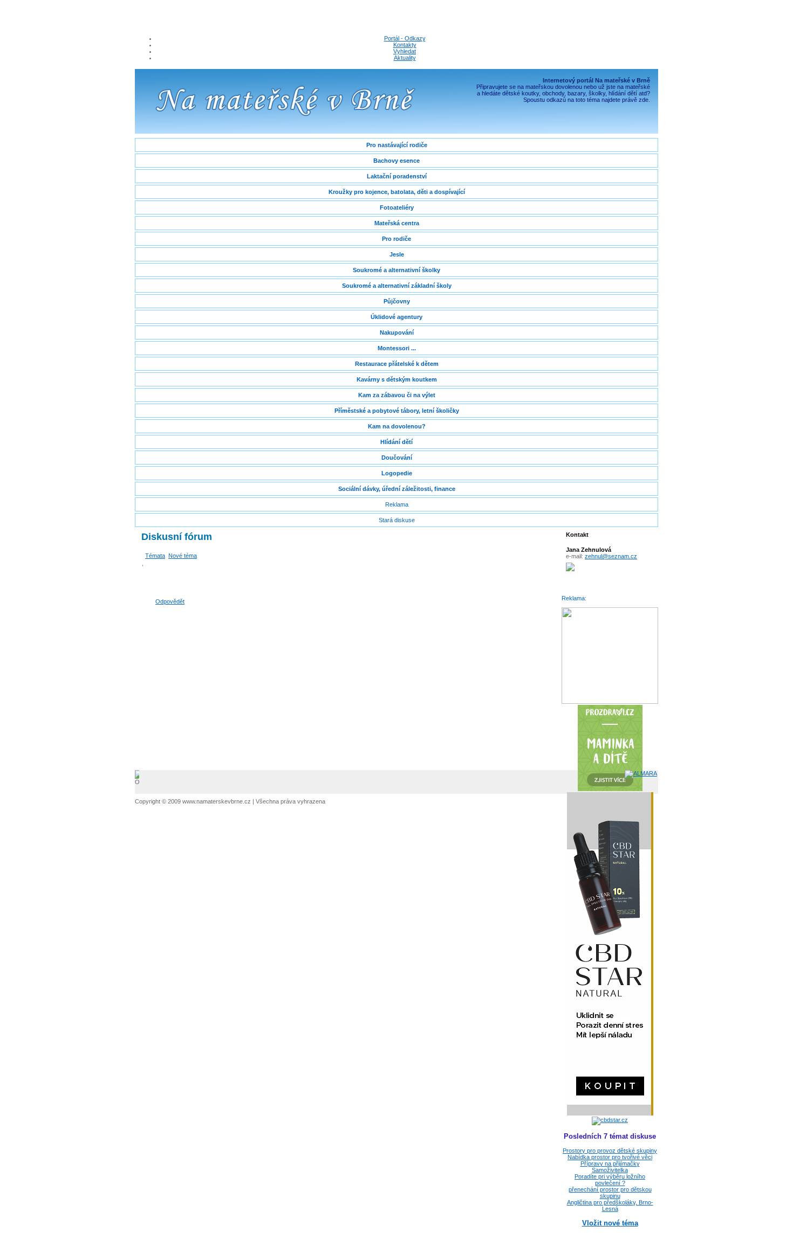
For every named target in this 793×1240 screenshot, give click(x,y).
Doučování (396, 457)
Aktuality (405, 57)
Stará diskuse (397, 520)
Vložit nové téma (610, 1223)
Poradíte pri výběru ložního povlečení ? (610, 1179)
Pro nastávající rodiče (396, 145)
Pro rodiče (396, 238)
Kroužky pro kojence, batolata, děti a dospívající (397, 192)
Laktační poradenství (397, 176)
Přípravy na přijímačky (610, 1163)
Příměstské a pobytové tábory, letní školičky (396, 410)
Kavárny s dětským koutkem (397, 379)
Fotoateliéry (397, 207)
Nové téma (182, 555)
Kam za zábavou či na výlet (396, 395)
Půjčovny (397, 301)
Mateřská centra (396, 223)
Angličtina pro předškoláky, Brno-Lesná (610, 1205)
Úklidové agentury (396, 317)
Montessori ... (397, 348)
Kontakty (404, 44)
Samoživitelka (610, 1170)
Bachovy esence (396, 160)
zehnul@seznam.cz (611, 556)
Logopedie (396, 473)
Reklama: (574, 598)
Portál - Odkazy (405, 38)
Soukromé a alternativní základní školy (397, 285)
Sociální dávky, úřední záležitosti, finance (396, 489)
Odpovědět (169, 601)
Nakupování (397, 332)
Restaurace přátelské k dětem (397, 364)
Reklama (396, 504)
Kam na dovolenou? (397, 426)
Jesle (396, 254)
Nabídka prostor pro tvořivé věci (610, 1157)
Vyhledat (404, 51)
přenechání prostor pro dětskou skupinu (610, 1192)
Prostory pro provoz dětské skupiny (610, 1150)
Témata (155, 555)
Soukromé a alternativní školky (396, 270)
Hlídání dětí (396, 442)
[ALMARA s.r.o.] (641, 773)
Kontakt (577, 534)
